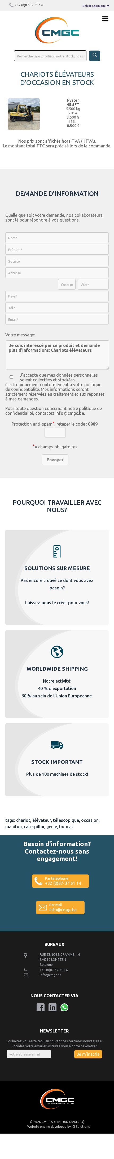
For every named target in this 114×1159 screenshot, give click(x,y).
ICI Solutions (81, 1126)
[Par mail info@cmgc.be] (57, 919)
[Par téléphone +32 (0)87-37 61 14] (57, 892)
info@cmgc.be (69, 413)
